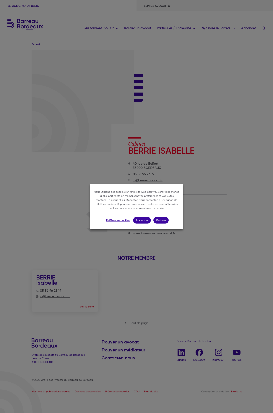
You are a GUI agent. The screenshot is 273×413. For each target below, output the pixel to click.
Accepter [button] (142, 220)
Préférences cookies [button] (118, 220)
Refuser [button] (161, 220)
